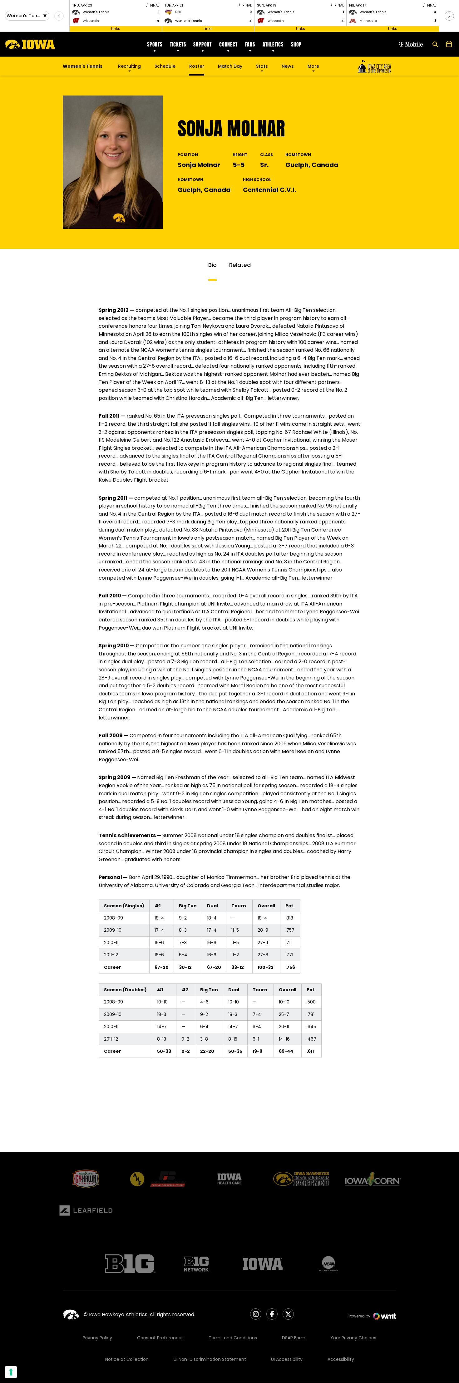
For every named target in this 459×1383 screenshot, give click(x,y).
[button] (449, 16)
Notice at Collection (127, 1359)
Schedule (165, 66)
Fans (250, 44)
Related (240, 265)
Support (202, 44)
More (313, 66)
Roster (196, 66)
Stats (262, 66)
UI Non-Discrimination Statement (210, 1359)
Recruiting (129, 66)
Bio (212, 265)
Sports (154, 44)
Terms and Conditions (233, 1338)
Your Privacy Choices (353, 1338)
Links (115, 28)
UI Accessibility (287, 1359)
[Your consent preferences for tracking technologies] (11, 1372)
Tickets (178, 44)
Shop (296, 44)
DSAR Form (293, 1338)
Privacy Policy (97, 1338)
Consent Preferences (160, 1338)
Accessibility (341, 1359)
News (288, 66)
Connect (228, 44)
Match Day (230, 66)
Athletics (273, 44)
